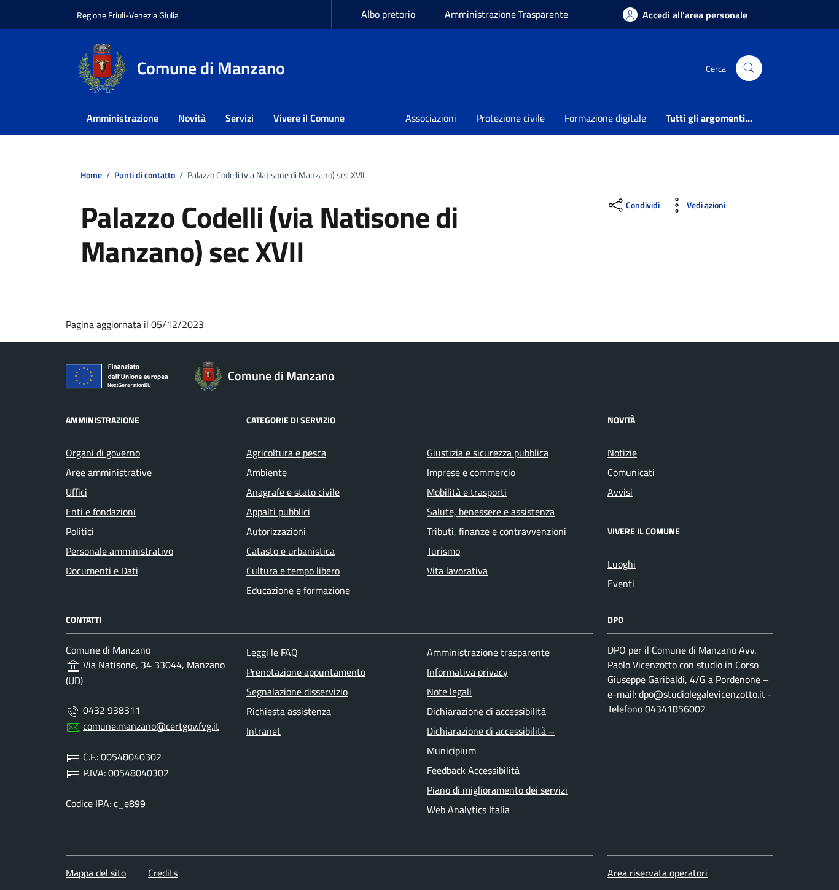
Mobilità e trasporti (467, 492)
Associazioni (430, 118)
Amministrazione (122, 118)
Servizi (239, 118)
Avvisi (620, 492)
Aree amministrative (109, 472)
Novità (192, 118)
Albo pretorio (388, 14)
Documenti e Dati (102, 570)
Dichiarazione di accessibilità (486, 711)
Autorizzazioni (276, 531)
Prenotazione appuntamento (305, 672)
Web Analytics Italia (468, 809)
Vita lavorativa (457, 570)
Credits (163, 872)
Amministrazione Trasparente (506, 14)
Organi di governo (103, 452)
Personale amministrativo (119, 551)
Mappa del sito (96, 872)
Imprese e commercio (471, 472)
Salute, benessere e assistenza (491, 511)
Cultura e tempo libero (293, 570)
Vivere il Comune (309, 118)
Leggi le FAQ (272, 652)
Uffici (76, 492)
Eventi (620, 583)
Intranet (263, 731)
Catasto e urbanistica (290, 551)
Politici (80, 531)
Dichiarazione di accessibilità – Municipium (491, 741)
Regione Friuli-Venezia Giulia (128, 15)
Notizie (622, 452)
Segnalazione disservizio (297, 691)
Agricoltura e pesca (286, 452)
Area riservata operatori (657, 872)
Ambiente (266, 472)
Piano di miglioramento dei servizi (497, 790)
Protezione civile (510, 118)
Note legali (449, 691)
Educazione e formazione (298, 590)
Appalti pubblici (278, 511)
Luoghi (621, 563)
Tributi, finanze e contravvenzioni (496, 531)
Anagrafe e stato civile (293, 492)
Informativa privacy (467, 672)
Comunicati (631, 472)
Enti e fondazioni (101, 511)
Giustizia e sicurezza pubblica (487, 452)
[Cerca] (749, 68)
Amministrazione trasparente (488, 652)
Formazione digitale (605, 118)
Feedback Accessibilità (473, 770)
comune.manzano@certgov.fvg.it (151, 726)
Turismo (443, 551)
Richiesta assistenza (288, 711)
